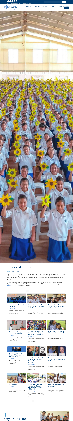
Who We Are (52, 6)
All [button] (27, 291)
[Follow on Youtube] (12, 1)
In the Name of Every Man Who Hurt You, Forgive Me (56, 332)
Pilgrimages (59, 6)
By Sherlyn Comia (31, 309)
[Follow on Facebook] (10, 1)
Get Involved (37, 6)
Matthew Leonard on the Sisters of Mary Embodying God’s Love (56, 359)
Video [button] (45, 291)
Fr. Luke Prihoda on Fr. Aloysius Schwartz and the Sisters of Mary (16, 354)
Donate (66, 8)
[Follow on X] (16, 1)
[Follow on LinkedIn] (14, 1)
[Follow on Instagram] (8, 1)
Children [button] (31, 291)
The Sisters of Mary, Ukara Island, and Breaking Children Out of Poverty (36, 332)
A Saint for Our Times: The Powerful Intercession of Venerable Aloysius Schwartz (36, 360)
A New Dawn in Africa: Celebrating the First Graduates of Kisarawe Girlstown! (35, 387)
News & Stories (66, 6)
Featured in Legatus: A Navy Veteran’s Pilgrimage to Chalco (36, 306)
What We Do (44, 6)
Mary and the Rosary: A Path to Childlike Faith (15, 332)
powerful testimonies (13, 285)
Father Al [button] (40, 291)
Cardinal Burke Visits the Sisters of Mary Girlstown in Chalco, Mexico (56, 306)
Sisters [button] (36, 291)
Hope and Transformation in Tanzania (56, 385)
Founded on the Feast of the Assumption (16, 305)
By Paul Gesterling (12, 308)
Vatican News (12, 385)
